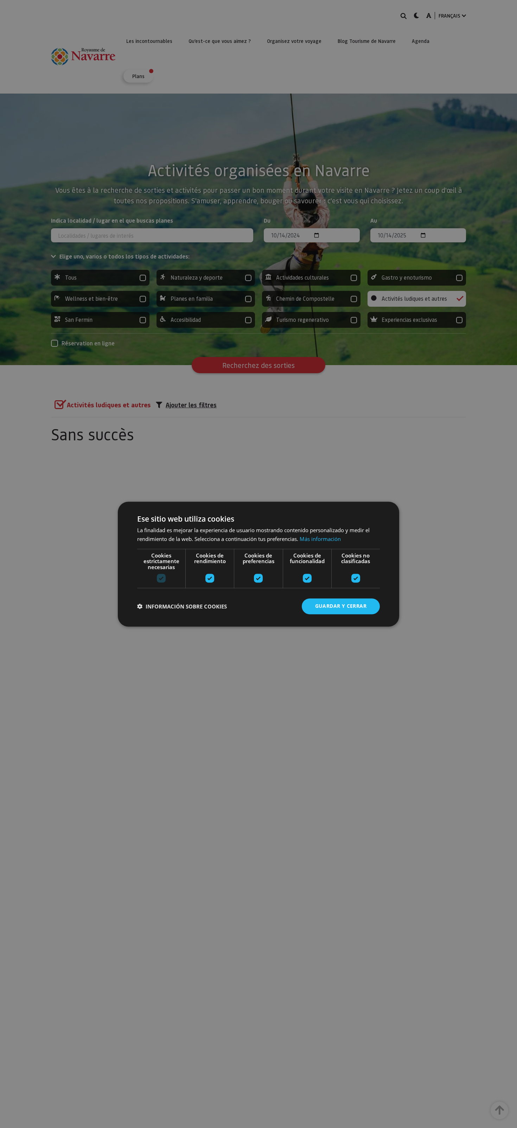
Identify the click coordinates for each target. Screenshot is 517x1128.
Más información (320, 538)
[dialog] (258, 564)
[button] (182, 606)
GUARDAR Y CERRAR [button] (340, 606)
